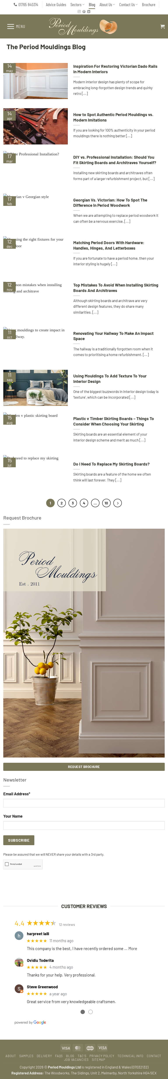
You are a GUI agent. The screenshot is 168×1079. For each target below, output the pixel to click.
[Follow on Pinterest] (84, 12)
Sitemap (98, 1060)
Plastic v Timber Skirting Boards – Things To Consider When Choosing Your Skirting (113, 421)
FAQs (59, 1056)
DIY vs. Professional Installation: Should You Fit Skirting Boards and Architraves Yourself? (114, 160)
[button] (16, 26)
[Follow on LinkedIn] (88, 12)
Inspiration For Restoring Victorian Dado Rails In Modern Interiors (115, 69)
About (10, 1056)
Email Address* (16, 793)
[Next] (117, 503)
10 (106, 503)
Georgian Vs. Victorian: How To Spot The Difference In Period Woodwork (110, 202)
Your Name (13, 816)
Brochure (148, 4)
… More (130, 948)
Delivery (44, 1056)
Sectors (75, 4)
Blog (92, 4)
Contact (154, 1056)
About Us (106, 4)
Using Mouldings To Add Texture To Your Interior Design (110, 378)
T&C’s (82, 1056)
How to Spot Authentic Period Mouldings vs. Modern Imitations (113, 117)
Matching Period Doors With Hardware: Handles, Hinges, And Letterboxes (108, 245)
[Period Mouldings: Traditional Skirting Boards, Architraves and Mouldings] (84, 26)
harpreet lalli (38, 933)
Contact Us (127, 4)
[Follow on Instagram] (79, 12)
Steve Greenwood (42, 986)
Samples (26, 1056)
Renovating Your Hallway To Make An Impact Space (113, 336)
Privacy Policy (101, 1056)
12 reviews (67, 924)
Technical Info (130, 1056)
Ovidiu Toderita (40, 960)
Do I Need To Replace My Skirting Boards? (111, 463)
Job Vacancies (76, 1060)
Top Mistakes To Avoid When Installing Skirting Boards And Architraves (115, 287)
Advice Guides (56, 4)
